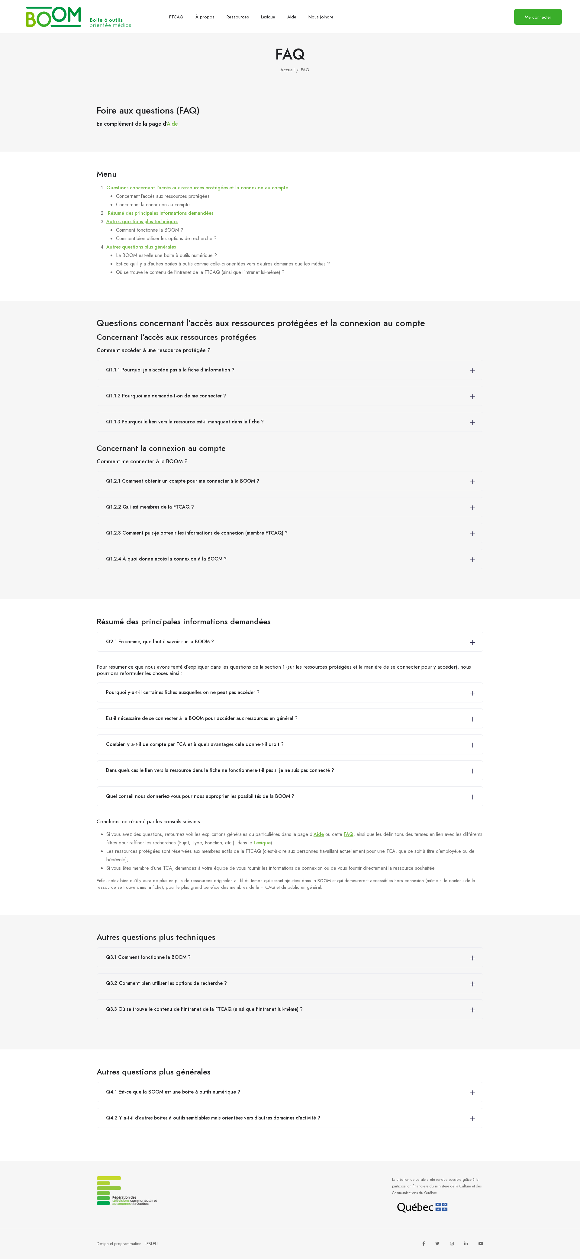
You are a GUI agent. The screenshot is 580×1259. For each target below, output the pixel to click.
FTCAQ (176, 17)
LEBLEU (151, 1244)
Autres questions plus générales (141, 246)
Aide (291, 17)
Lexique (268, 17)
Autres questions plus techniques (142, 221)
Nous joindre (321, 17)
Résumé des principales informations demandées (160, 213)
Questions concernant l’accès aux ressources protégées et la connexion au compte (197, 187)
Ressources (238, 17)
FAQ (348, 834)
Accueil (287, 69)
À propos (204, 17)
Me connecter (538, 17)
